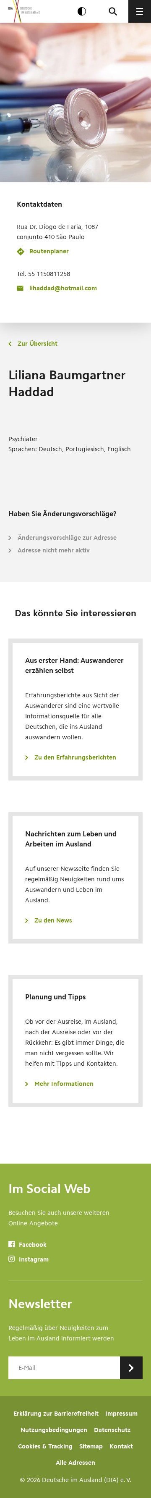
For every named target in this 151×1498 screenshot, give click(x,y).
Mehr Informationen (64, 1084)
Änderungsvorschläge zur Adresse (67, 537)
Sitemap (91, 1446)
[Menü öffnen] (139, 11)
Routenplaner (49, 251)
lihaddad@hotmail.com (63, 288)
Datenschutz (112, 1430)
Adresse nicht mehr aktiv (54, 550)
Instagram (33, 1259)
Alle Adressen (75, 1462)
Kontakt (121, 1446)
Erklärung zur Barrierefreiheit (56, 1413)
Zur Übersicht (37, 343)
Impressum (121, 1413)
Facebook (32, 1244)
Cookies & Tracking (45, 1446)
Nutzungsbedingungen (54, 1430)
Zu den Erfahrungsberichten (75, 757)
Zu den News (53, 920)
